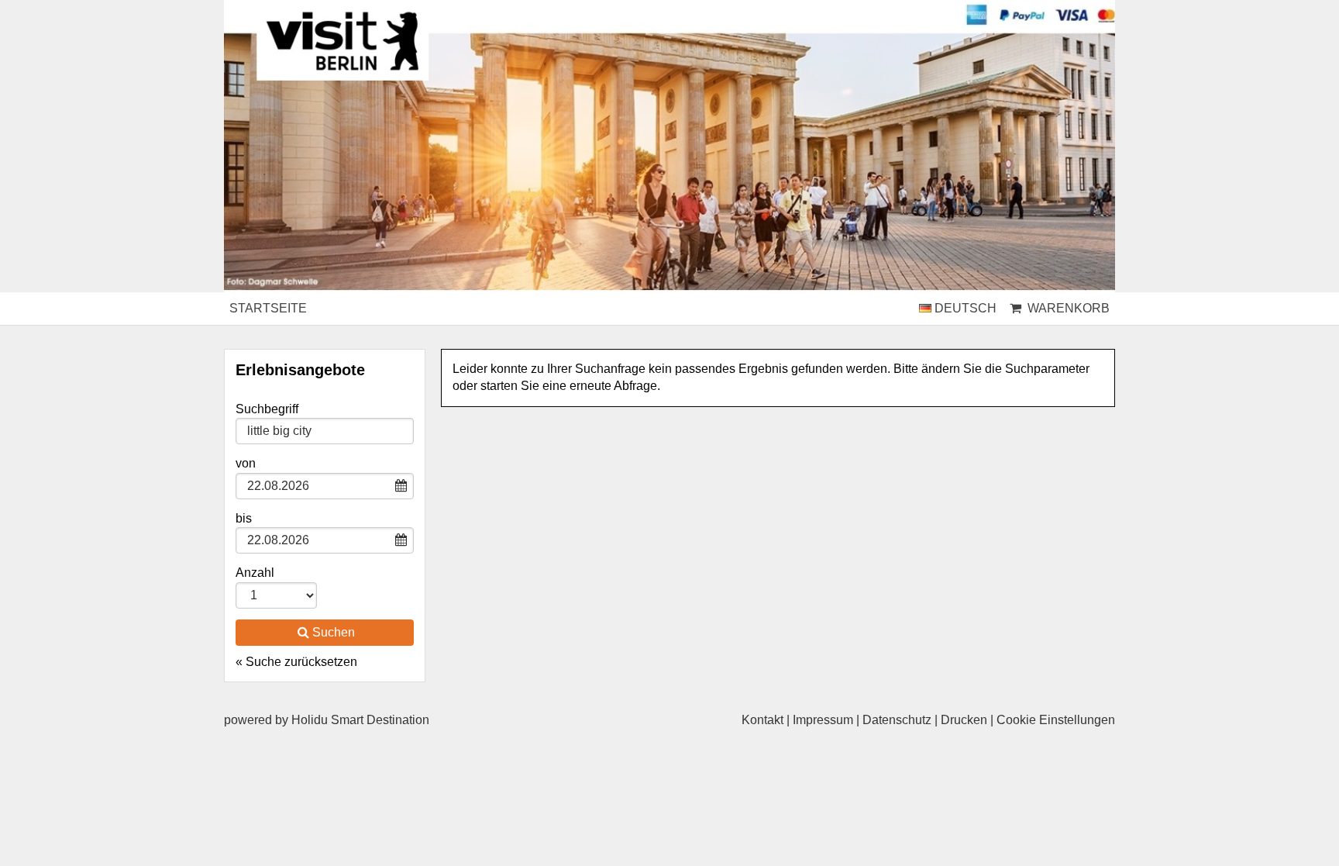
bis (244, 518)
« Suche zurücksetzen (296, 661)
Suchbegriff (267, 409)
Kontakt (762, 719)
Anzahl (255, 572)
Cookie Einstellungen (1056, 719)
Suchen (333, 632)
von (246, 463)
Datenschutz (896, 719)
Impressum (823, 719)
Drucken (964, 719)
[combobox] (325, 431)
